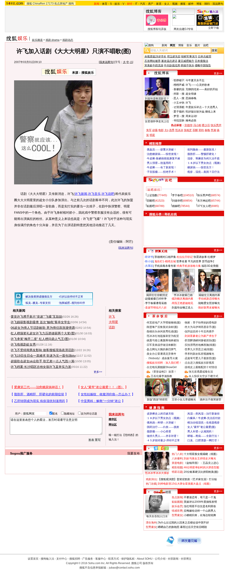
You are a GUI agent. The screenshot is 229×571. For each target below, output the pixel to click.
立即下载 (213, 27)
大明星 (113, 322)
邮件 (191, 3)
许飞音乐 (94, 194)
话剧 (112, 327)
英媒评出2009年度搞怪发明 (200, 501)
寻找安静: (179, 120)
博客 (199, 3)
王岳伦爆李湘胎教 (161, 376)
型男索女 (177, 515)
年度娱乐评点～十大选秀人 (202, 107)
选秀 (171, 130)
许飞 (112, 316)
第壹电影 (177, 463)
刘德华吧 (177, 200)
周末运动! (191, 116)
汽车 (142, 3)
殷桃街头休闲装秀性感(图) (162, 331)
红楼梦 (212, 256)
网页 (172, 45)
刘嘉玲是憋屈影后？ (157, 98)
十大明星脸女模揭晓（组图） (201, 454)
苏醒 (195, 130)
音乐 (189, 45)
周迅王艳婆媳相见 (182, 303)
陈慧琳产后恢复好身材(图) (162, 327)
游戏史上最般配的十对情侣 (201, 367)
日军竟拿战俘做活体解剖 (161, 344)
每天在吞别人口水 (157, 516)
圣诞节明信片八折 (156, 307)
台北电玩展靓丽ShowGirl (162, 367)
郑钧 (201, 130)
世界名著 (181, 261)
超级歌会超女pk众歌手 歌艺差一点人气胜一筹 (42, 361)
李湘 (213, 130)
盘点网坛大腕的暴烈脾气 (161, 349)
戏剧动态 (67, 40)
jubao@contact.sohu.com (124, 567)
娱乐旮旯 (177, 506)
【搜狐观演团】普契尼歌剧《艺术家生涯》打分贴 (187, 479)
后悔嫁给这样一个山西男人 (200, 510)
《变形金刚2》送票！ (163, 371)
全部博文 (186, 558)
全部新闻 (173, 558)
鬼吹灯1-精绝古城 (165, 261)
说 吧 (168, 180)
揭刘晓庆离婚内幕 (182, 298)
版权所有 (148, 563)
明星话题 (177, 471)
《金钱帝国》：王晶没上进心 (201, 463)
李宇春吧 (177, 195)
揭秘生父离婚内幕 (209, 295)
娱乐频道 (37, 40)
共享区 (149, 265)
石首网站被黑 (152, 61)
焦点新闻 (177, 497)
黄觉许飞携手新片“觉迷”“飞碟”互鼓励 (36, 316)
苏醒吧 (151, 200)
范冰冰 (179, 130)
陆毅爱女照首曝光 (209, 303)
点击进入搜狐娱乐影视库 (199, 362)
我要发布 (133, 453)
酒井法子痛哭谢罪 (210, 399)
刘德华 (188, 125)
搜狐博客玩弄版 (157, 29)
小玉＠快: (179, 102)
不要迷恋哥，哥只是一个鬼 (200, 497)
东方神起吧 (204, 200)
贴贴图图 (177, 501)
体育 (104, 3)
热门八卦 (177, 454)
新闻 (164, 45)
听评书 (149, 256)
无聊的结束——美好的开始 (202, 89)
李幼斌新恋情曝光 (209, 298)
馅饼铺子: (179, 80)
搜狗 (71, 3)
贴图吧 (151, 206)
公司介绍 (160, 558)
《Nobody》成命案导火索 (162, 358)
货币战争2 (208, 261)
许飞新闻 (81, 194)
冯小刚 (197, 125)
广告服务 (87, 558)
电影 (161, 130)
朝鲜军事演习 (189, 56)
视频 (175, 3)
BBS (207, 3)
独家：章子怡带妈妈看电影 (201, 322)
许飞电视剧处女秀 (23, 344)
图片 (197, 45)
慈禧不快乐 (187, 65)
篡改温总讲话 (169, 61)
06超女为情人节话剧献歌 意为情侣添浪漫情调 (43, 327)
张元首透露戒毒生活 (201, 371)
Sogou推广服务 (21, 453)
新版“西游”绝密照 (157, 399)
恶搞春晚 (191, 98)
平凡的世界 (194, 261)
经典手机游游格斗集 (189, 265)
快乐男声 (216, 125)
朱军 (149, 130)
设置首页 (33, 558)
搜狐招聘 (74, 558)
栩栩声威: (179, 84)
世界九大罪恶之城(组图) (199, 349)
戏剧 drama (52, 40)
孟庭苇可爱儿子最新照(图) (200, 358)
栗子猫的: (179, 111)
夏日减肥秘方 (186, 61)
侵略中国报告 (203, 65)
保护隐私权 (128, 558)
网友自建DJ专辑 (183, 29)
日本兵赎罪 (204, 56)
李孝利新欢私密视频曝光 (199, 353)
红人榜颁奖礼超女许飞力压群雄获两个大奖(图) (43, 333)
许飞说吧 (108, 194)
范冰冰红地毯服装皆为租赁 (163, 336)
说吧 (205, 45)
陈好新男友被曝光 (209, 307)
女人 (167, 3)
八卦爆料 (177, 458)
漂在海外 (151, 522)
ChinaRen (39, 3)
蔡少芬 (206, 125)
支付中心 (61, 558)
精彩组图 (177, 467)
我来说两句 (106, 62)
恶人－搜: (179, 98)
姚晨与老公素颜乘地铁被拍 (163, 340)
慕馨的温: (179, 89)
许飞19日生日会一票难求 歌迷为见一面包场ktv (43, 355)
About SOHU (145, 558)
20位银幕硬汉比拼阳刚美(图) (201, 471)
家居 (158, 3)
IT (136, 3)
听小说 (149, 261)
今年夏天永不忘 (195, 80)
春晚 (207, 130)
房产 (150, 3)
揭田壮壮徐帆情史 (157, 295)
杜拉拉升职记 (185, 256)
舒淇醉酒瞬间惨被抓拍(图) (200, 340)
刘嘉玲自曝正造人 (182, 307)
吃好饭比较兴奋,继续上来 (201, 111)
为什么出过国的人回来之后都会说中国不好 (183, 522)
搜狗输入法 (47, 558)
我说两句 (217, 3)
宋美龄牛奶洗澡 (153, 65)
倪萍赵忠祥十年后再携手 (199, 331)
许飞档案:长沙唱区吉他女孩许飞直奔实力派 (41, 367)
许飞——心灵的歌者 (198, 84)
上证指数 (152, 195)
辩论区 (113, 424)
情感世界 (177, 510)
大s (166, 130)
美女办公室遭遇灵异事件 (161, 353)
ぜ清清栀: (179, 107)
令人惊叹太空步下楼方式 (203, 376)
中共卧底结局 (172, 65)
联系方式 (113, 558)
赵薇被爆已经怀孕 (156, 298)
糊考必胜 (191, 120)
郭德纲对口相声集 (165, 256)
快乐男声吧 (204, 195)
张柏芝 (188, 130)
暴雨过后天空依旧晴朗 (193, 527)
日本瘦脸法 (201, 61)
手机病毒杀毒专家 (165, 265)
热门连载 (151, 483)
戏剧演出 (151, 479)
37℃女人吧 (204, 206)
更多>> (98, 371)
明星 (152, 135)
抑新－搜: (179, 93)
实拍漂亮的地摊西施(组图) (200, 344)
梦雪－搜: (179, 116)
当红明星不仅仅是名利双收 (200, 506)
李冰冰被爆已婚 (183, 295)
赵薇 (155, 130)
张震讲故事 (200, 256)
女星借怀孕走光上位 (157, 121)
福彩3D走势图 (209, 265)
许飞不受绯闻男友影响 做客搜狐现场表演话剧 (42, 350)
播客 (183, 3)
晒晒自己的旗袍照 (168, 527)
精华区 (113, 419)
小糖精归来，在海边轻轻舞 (200, 515)
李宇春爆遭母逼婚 (156, 303)
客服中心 (100, 558)
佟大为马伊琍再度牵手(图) (200, 327)
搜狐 (29, 3)
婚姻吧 (176, 206)
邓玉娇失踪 (173, 56)
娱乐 (117, 3)
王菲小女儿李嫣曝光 (184, 399)
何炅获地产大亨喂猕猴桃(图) (164, 322)
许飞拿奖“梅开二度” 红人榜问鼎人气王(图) (40, 339)
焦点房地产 (61, 3)
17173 (50, 3)
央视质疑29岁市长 (155, 56)
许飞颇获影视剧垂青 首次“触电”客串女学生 (40, 322)
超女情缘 (191, 93)
